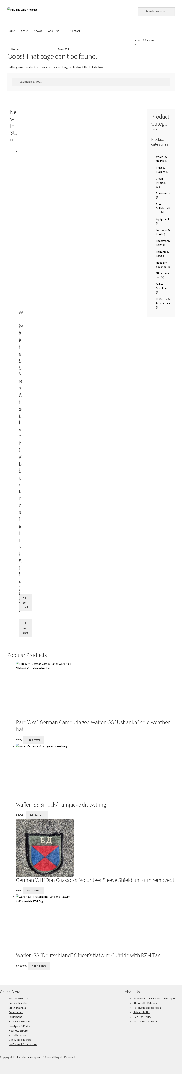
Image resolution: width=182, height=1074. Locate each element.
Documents (163, 193)
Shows (38, 31)
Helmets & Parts (19, 1030)
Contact (75, 31)
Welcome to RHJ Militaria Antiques (154, 998)
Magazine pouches (20, 1039)
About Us (53, 31)
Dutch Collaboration (163, 208)
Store (24, 31)
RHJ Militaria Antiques (26, 1057)
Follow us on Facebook (147, 1007)
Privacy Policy (141, 1012)
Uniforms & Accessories (23, 1044)
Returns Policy (142, 1017)
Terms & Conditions (145, 1021)
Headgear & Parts (19, 1026)
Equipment (162, 219)
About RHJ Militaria (145, 1003)
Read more (33, 739)
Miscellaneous (17, 1035)
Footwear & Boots (20, 1021)
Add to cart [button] (25, 602)
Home (11, 31)
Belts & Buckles (18, 1003)
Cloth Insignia (17, 1007)
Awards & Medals (19, 998)
